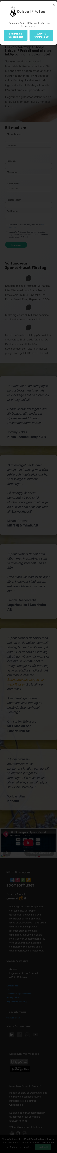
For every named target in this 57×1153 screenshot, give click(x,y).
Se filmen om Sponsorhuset (15, 35)
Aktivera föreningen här (41, 35)
